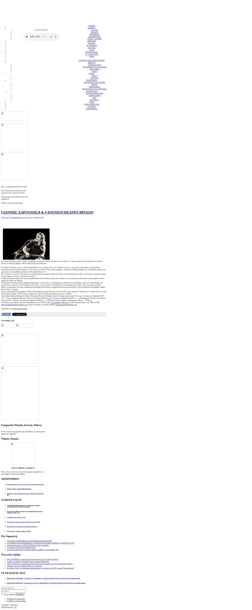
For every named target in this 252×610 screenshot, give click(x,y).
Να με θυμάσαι (9, 594)
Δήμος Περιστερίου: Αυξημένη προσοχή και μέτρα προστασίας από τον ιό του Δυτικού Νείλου (40, 564)
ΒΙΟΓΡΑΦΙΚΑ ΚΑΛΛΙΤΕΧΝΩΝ (94, 89)
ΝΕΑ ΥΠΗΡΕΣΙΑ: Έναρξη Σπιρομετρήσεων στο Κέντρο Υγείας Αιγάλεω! (33, 559)
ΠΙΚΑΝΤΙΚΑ (95, 69)
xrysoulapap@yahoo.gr (59, 302)
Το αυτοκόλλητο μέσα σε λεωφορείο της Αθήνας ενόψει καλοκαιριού (23, 522)
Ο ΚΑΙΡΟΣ (92, 107)
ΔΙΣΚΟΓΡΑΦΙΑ (94, 96)
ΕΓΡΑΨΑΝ (94, 78)
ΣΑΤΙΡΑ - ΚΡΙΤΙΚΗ (94, 39)
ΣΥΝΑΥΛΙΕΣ (14, 218)
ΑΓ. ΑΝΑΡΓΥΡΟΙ (91, 54)
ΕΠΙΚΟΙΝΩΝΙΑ (92, 109)
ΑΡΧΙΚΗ (91, 26)
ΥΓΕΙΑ (91, 102)
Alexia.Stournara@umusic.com (66, 305)
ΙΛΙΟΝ (91, 50)
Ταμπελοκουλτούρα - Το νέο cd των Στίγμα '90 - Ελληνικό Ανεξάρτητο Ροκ (25, 484)
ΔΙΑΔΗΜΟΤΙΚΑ (94, 37)
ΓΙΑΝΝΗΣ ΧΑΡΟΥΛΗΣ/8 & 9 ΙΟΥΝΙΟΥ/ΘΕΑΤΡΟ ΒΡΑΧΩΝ (47, 212)
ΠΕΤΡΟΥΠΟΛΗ (92, 52)
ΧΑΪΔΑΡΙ (91, 43)
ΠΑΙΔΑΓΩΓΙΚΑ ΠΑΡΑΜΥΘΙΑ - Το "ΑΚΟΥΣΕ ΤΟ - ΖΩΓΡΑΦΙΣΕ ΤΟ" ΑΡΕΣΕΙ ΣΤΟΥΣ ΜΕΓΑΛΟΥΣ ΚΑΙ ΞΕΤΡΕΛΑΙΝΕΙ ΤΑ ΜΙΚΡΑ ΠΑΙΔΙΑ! (43, 578)
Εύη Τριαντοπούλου (20, 309)
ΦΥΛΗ (91, 57)
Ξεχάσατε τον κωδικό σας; (16, 599)
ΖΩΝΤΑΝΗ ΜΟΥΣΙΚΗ (94, 93)
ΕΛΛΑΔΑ (94, 30)
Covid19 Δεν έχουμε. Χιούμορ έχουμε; (16, 517)
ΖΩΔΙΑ (94, 71)
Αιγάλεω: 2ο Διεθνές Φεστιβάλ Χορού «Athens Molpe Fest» (28, 562)
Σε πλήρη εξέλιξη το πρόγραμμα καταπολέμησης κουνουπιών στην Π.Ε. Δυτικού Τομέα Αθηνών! (40, 568)
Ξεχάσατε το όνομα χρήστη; (16, 601)
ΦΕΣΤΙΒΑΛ (94, 100)
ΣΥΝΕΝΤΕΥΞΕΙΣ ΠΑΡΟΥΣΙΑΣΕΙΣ (91, 61)
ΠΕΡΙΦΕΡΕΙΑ (94, 35)
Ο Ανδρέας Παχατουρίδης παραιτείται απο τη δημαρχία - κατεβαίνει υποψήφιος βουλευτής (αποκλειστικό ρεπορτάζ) (23, 506)
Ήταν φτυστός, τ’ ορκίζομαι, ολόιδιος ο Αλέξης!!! (19, 531)
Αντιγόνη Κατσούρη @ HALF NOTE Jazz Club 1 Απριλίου (28, 545)
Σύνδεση (19, 594)
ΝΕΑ (94, 98)
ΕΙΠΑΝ (94, 76)
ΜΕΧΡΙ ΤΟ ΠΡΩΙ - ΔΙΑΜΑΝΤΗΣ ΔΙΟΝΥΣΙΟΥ (19, 489)
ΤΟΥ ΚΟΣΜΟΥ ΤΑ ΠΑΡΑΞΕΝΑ (95, 67)
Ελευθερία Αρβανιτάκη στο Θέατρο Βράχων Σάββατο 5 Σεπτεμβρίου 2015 (33, 550)
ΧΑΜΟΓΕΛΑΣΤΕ (94, 65)
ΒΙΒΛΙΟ (94, 85)
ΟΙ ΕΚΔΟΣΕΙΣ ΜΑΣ (91, 104)
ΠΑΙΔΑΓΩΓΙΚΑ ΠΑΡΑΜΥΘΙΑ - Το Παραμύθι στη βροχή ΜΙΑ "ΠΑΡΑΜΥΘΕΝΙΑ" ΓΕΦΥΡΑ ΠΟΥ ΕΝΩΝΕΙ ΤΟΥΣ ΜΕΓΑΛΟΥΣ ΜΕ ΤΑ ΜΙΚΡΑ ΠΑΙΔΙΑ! (46, 583)
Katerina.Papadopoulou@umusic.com (14, 305)
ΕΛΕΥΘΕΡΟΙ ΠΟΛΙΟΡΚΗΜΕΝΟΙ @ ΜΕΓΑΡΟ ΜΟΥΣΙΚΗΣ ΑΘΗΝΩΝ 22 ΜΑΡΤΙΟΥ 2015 (40, 543)
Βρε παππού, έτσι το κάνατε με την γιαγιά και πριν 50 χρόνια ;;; (22, 526)
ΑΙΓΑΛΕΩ (91, 48)
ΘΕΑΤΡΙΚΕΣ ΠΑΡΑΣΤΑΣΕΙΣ (94, 82)
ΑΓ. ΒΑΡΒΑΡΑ (91, 46)
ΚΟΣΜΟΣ (94, 32)
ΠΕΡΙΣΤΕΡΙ (91, 41)
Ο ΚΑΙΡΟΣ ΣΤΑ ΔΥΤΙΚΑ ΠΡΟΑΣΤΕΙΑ (21, 548)
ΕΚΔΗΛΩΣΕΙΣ (94, 87)
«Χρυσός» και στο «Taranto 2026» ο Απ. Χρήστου (24, 566)
